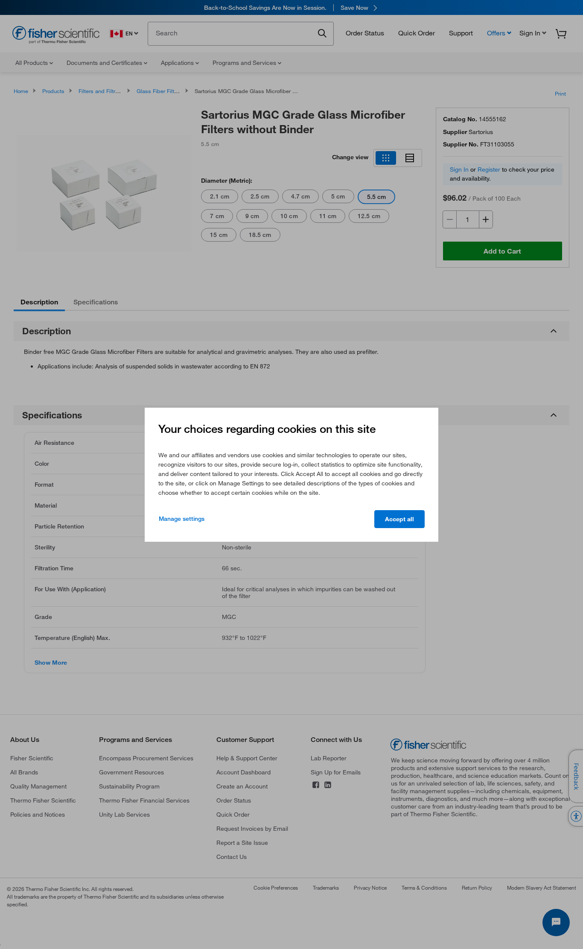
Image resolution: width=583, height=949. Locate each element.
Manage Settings (181, 519)
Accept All (399, 519)
